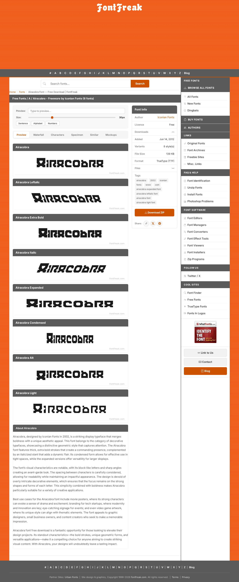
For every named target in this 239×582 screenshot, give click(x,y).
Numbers (52, 123)
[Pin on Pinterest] (159, 223)
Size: (18, 117)
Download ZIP (155, 212)
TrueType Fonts (197, 306)
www (148, 184)
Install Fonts (194, 194)
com (157, 184)
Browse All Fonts (201, 87)
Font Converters (197, 231)
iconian (163, 180)
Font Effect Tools (198, 238)
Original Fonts (196, 143)
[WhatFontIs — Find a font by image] (205, 342)
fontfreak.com (138, 577)
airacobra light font (145, 202)
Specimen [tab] (77, 134)
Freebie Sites (195, 157)
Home (12, 91)
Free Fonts (19, 98)
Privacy (186, 577)
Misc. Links (194, 164)
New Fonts (194, 103)
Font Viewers (195, 245)
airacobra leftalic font (147, 193)
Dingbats (193, 110)
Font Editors (194, 218)
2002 (153, 180)
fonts (138, 184)
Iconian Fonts (73, 98)
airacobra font (143, 198)
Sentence (23, 123)
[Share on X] (153, 223)
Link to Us (206, 352)
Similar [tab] (94, 134)
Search (140, 83)
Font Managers (196, 225)
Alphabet (37, 123)
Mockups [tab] (111, 134)
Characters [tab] (57, 134)
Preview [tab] (21, 134)
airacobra (141, 180)
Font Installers (196, 252)
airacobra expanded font (148, 189)
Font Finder (194, 292)
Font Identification (198, 180)
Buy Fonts (195, 119)
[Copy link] (146, 223)
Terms (175, 577)
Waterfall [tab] (38, 134)
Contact (206, 362)
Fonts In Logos (196, 313)
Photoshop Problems (200, 201)
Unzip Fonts (194, 187)
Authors (194, 127)
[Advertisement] (119, 42)
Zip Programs (195, 259)
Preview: (21, 110)
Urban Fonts (71, 577)
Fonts (22, 91)
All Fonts (192, 96)
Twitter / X (194, 276)
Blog (187, 73)
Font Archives (196, 150)
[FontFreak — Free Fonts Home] (119, 8)
